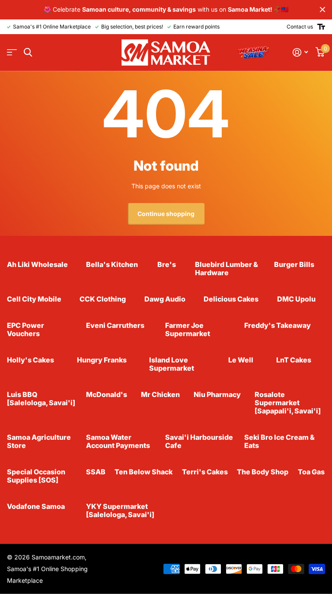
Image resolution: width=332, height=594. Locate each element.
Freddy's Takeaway (277, 325)
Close (322, 9)
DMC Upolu (296, 299)
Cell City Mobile (34, 299)
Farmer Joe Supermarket (187, 329)
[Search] (28, 52)
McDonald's (106, 394)
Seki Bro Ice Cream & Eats (279, 441)
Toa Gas (311, 471)
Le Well (240, 360)
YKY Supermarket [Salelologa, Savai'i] (120, 510)
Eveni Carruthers (115, 325)
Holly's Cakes (30, 360)
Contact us (300, 26)
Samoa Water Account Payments (118, 441)
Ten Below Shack (143, 471)
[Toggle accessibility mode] (321, 26)
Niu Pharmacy (217, 394)
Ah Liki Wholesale (37, 264)
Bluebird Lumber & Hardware (226, 268)
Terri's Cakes (205, 471)
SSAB (95, 471)
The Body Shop (262, 471)
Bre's (166, 264)
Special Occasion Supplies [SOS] (36, 475)
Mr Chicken (160, 394)
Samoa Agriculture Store (39, 441)
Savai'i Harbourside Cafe (199, 441)
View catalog (12, 52)
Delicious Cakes (231, 299)
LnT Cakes (293, 360)
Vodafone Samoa (36, 506)
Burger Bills (294, 264)
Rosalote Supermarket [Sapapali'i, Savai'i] (288, 402)
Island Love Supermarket (171, 364)
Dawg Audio (164, 299)
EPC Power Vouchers (25, 329)
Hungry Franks (102, 360)
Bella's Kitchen (112, 264)
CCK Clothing (103, 299)
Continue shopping (166, 213)
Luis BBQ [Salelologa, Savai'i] (41, 398)
